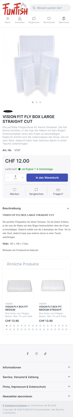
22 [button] (21, 329)
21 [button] (18, 329)
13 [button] (51, 326)
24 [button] (29, 329)
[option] (36, 65)
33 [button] (62, 329)
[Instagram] (36, 353)
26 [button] (36, 329)
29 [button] (48, 329)
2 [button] (36, 102)
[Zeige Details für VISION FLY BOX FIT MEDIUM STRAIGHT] (53, 286)
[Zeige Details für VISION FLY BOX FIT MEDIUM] (19, 286)
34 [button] (66, 329)
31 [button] (55, 329)
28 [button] (44, 329)
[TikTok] (45, 353)
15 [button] (59, 326)
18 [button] (6, 329)
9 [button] (36, 326)
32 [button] (59, 329)
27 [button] (40, 329)
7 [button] (29, 326)
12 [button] (48, 326)
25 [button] (33, 329)
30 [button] (51, 329)
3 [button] (40, 102)
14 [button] (55, 326)
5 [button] (21, 326)
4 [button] (18, 326)
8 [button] (33, 326)
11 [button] (44, 326)
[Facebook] (28, 353)
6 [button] (25, 326)
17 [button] (66, 326)
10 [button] (40, 326)
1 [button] (33, 102)
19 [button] (10, 329)
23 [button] (25, 329)
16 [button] (62, 326)
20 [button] (14, 329)
